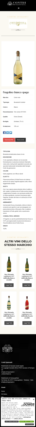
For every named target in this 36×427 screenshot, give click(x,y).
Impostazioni (29, 424)
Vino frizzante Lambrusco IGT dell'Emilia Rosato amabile (27, 315)
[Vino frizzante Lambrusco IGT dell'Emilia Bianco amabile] (9, 263)
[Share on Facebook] (4, 132)
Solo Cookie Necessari (12, 421)
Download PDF (9, 140)
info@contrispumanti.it (7, 372)
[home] (18, 3)
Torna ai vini (20, 140)
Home (3, 391)
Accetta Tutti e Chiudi (26, 421)
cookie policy (18, 418)
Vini (2, 397)
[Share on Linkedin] (7, 132)
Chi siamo (4, 394)
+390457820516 (6, 374)
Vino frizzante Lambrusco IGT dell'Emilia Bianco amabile (9, 277)
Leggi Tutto (9, 285)
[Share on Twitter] (10, 132)
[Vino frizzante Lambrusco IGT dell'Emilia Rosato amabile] (27, 301)
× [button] (33, 399)
